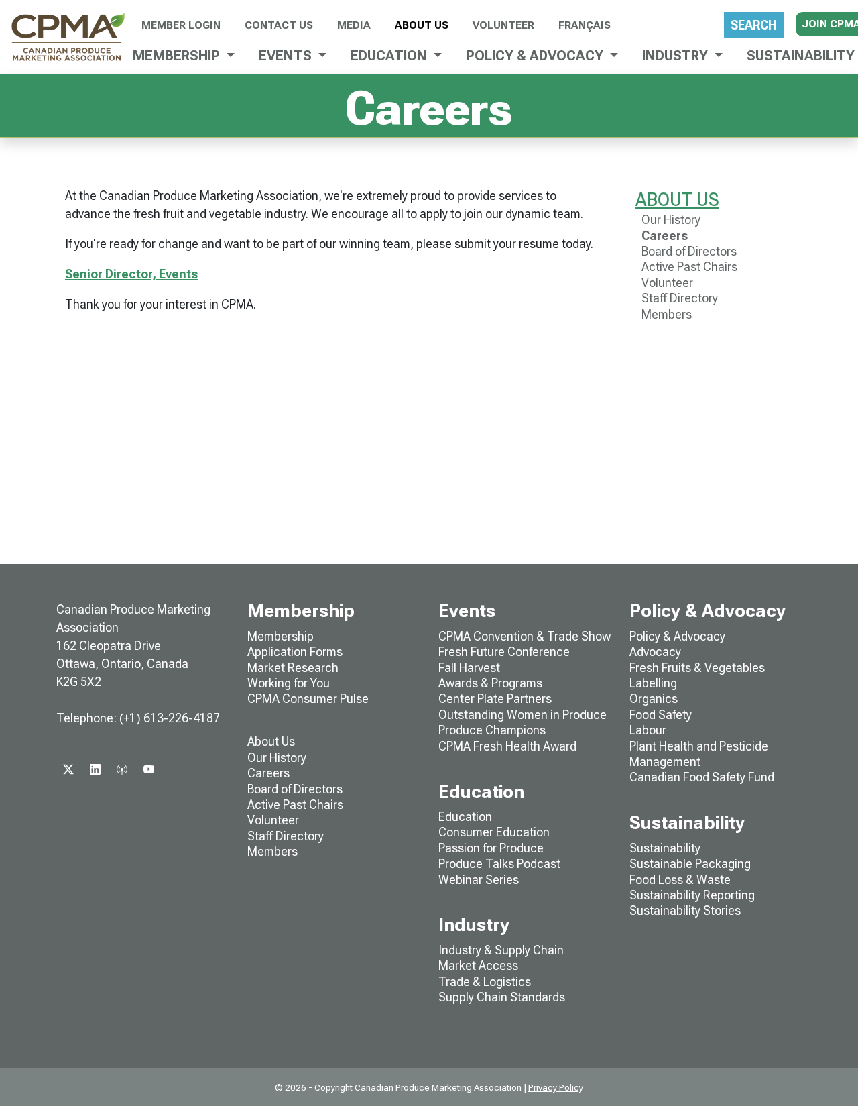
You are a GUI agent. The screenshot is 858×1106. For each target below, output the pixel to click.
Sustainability (664, 848)
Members (666, 314)
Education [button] (390, 56)
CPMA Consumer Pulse (308, 699)
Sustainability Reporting (692, 895)
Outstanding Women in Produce (522, 715)
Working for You (288, 683)
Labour (647, 730)
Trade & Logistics (484, 982)
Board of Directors (689, 251)
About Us (421, 25)
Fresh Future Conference (504, 652)
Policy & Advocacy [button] (536, 56)
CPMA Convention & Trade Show (524, 636)
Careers (664, 236)
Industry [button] (676, 56)
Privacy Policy (555, 1087)
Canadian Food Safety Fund (701, 777)
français (584, 25)
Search (754, 25)
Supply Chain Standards (501, 997)
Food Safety (660, 715)
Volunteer (503, 25)
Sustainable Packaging (690, 863)
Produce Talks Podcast (499, 863)
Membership (280, 636)
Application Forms (295, 652)
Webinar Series (478, 880)
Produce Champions (492, 730)
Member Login (181, 25)
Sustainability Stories (685, 910)
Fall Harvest (469, 668)
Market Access (478, 965)
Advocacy (655, 652)
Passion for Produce (491, 848)
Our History (670, 220)
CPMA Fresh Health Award (507, 746)
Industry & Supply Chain (501, 950)
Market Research (293, 668)
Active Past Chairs (689, 267)
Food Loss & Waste (680, 880)
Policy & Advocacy (677, 636)
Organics (653, 699)
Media (354, 25)
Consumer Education (494, 832)
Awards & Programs (490, 683)
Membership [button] (178, 56)
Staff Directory (679, 298)
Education (465, 817)
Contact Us (279, 25)
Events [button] (287, 56)
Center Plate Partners (495, 699)
